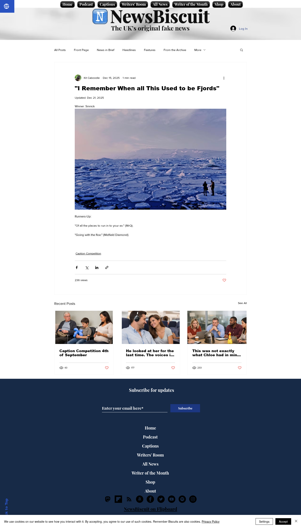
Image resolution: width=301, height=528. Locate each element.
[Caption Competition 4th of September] (84, 327)
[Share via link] (107, 267)
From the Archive (175, 50)
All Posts (60, 50)
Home (150, 428)
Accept (283, 521)
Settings (264, 521)
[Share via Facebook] (77, 267)
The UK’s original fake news (150, 28)
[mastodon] (107, 499)
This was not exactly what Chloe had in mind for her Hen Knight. (216, 353)
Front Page (81, 50)
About (150, 491)
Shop (150, 482)
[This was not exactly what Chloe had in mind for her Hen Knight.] (217, 327)
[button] (241, 49)
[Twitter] (161, 499)
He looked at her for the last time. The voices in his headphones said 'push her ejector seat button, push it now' (150, 353)
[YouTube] (171, 499)
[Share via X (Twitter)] (87, 267)
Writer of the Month (150, 473)
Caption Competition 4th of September (84, 353)
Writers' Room (150, 455)
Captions (150, 446)
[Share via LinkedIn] (97, 267)
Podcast (150, 437)
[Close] (296, 521)
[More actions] (223, 77)
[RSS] (129, 499)
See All (242, 303)
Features (149, 50)
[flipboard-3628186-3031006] (118, 499)
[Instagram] (193, 499)
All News (150, 464)
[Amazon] (139, 499)
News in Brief (105, 50)
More (197, 50)
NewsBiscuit (159, 15)
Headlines (129, 50)
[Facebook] (150, 499)
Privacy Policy (211, 521)
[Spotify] (182, 499)
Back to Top (6, 510)
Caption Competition (88, 253)
